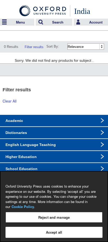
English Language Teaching (31, 145)
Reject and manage (54, 217)
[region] (54, 206)
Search (57, 22)
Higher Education (21, 157)
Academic (14, 121)
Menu (20, 22)
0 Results (11, 47)
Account (95, 22)
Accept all (54, 232)
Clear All (10, 101)
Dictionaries (16, 133)
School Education (21, 169)
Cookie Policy (23, 206)
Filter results (34, 47)
